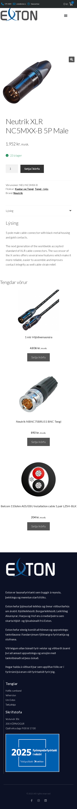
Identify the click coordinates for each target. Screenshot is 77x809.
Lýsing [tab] (9, 210)
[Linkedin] (45, 800)
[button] (71, 59)
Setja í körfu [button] (38, 357)
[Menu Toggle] (66, 15)
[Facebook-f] (31, 800)
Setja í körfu (32, 168)
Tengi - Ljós (41, 188)
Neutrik (18, 193)
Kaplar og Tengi (24, 188)
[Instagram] (38, 800)
